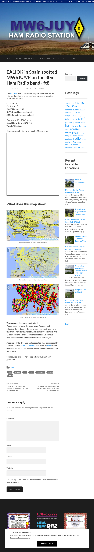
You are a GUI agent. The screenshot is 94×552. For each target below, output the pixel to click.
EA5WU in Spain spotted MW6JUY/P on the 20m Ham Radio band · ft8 (17, 387)
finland (68, 119)
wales (82, 147)
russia (67, 142)
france (74, 119)
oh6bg (74, 136)
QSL (62, 58)
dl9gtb (67, 116)
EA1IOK (13, 93)
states (67, 144)
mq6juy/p (74, 128)
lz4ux (67, 129)
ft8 (25, 372)
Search (82, 78)
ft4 (78, 119)
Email (9, 456)
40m (79, 107)
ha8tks (83, 122)
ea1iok (17, 372)
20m (67, 106)
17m (82, 103)
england (73, 116)
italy (80, 126)
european (80, 116)
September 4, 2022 (15, 88)
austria (76, 109)
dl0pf (79, 113)
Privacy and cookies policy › (20, 538)
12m (72, 104)
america (68, 110)
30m (10, 372)
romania (84, 139)
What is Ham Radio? (25, 58)
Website (10, 468)
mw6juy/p (40, 372)
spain (11, 375)
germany (70, 122)
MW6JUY (29, 88)
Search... (68, 74)
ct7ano (68, 113)
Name (9, 445)
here (49, 345)
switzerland (69, 148)
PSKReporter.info (28, 345)
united (77, 147)
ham (31, 372)
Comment (11, 418)
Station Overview (46, 58)
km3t (84, 126)
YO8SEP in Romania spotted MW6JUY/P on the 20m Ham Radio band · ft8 (48, 387)
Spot (12, 367)
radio (50, 372)
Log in (67, 324)
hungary (75, 126)
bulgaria (82, 110)
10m (67, 103)
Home (9, 58)
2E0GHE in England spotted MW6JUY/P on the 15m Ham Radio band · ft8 (32, 1)
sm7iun (73, 142)
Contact (73, 58)
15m (77, 103)
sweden (74, 144)
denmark (74, 113)
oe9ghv (68, 135)
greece (77, 122)
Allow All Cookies (47, 543)
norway (82, 133)
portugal (68, 139)
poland (80, 135)
